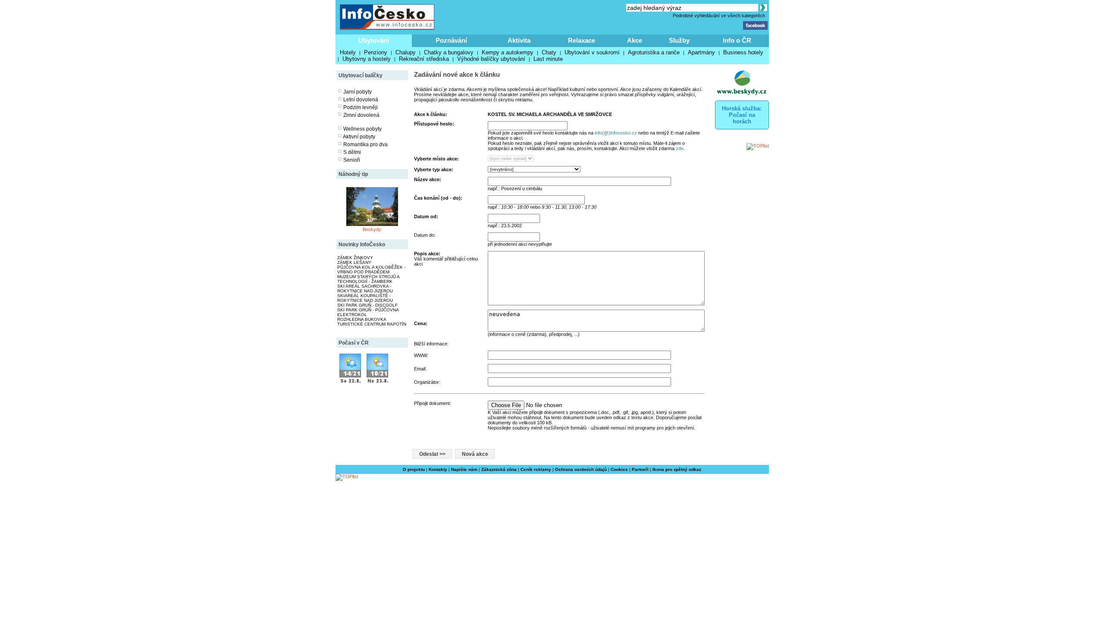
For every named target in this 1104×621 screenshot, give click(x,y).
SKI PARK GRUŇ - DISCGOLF (367, 305)
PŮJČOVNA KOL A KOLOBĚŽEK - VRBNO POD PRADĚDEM (371, 269)
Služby (679, 40)
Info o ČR (737, 40)
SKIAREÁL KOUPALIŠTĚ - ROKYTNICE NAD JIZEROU (365, 298)
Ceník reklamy (536, 469)
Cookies (619, 469)
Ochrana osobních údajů (581, 469)
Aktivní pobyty (359, 137)
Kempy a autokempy (507, 52)
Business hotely (743, 52)
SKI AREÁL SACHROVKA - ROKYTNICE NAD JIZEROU (365, 288)
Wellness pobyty (362, 129)
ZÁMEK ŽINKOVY (355, 257)
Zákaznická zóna (499, 469)
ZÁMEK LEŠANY (354, 262)
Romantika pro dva (365, 144)
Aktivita (519, 40)
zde (680, 148)
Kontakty (438, 469)
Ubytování (373, 40)
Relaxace (581, 40)
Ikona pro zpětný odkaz (676, 469)
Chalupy (405, 52)
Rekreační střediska (424, 59)
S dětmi (352, 152)
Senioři (351, 160)
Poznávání (451, 40)
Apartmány (701, 52)
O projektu (414, 469)
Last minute (548, 59)
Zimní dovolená (361, 115)
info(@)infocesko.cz (616, 132)
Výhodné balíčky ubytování (491, 59)
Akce (634, 40)
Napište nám (464, 469)
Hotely (348, 52)
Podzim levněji (360, 107)
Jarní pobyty (357, 92)
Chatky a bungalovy (449, 52)
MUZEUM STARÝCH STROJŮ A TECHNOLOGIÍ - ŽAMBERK (368, 279)
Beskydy (372, 229)
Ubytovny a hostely (366, 59)
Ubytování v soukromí (592, 52)
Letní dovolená (360, 100)
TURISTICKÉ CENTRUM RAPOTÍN (371, 324)
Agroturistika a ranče (654, 52)
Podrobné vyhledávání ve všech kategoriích (719, 15)
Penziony (375, 52)
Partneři (640, 469)
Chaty (549, 52)
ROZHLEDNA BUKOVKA (361, 319)
